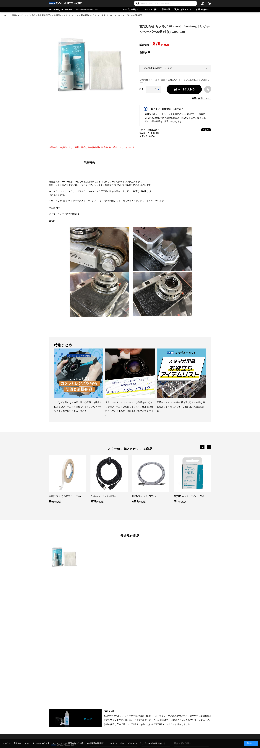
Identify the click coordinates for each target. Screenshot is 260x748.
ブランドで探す (151, 9)
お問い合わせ (202, 9)
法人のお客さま (181, 9)
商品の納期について (201, 98)
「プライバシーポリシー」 (137, 743)
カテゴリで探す (130, 9)
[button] (202, 447)
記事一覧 (166, 9)
